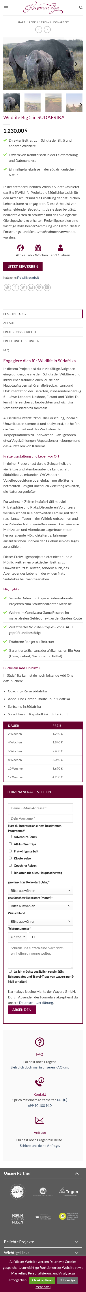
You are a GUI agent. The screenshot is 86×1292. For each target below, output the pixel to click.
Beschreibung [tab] (14, 314)
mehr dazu (43, 1287)
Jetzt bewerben (23, 266)
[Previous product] (47, 29)
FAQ (39, 1054)
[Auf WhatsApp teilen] (7, 287)
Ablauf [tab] (9, 323)
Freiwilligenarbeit (55, 22)
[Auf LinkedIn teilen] (47, 287)
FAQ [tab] (6, 350)
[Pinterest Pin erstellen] (39, 287)
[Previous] (10, 63)
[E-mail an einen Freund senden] (31, 287)
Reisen (33, 22)
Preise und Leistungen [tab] (21, 341)
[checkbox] (42, 854)
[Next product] (38, 29)
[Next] (76, 63)
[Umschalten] (76, 1173)
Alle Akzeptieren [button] (42, 1280)
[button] (6, 7)
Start (21, 22)
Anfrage (40, 1132)
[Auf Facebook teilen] (15, 287)
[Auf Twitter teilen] (23, 287)
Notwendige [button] (67, 1280)
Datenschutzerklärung (36, 1002)
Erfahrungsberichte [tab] (20, 332)
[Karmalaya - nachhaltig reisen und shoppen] (43, 7)
